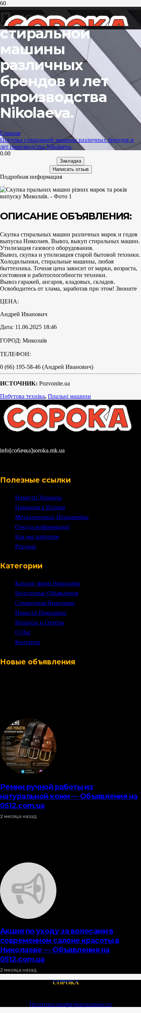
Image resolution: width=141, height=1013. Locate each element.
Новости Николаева (40, 612)
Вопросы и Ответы (39, 622)
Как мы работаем (37, 536)
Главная (10, 133)
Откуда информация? (42, 527)
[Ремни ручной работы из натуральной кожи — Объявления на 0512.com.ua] (28, 772)
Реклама (25, 546)
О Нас (23, 632)
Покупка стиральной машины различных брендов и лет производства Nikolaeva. (67, 143)
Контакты (27, 642)
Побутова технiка (22, 396)
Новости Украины (38, 497)
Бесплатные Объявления (46, 593)
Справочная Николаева (45, 603)
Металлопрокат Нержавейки (52, 517)
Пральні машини (69, 396)
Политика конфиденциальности (70, 1004)
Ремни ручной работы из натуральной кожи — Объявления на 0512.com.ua (69, 796)
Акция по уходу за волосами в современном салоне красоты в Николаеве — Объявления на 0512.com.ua (60, 945)
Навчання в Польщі (40, 507)
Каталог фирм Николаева (47, 583)
